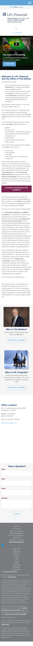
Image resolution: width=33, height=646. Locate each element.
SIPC (7, 624)
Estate (16, 555)
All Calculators (16, 569)
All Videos (16, 567)
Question (4, 498)
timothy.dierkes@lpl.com (9, 423)
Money (16, 561)
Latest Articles (16, 565)
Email (3, 479)
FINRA (3, 624)
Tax (16, 559)
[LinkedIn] (16, 29)
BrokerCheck (12, 577)
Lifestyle (16, 563)
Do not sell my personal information (15, 614)
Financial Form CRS (10, 571)
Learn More (9, 64)
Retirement (16, 551)
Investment (16, 553)
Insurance (16, 557)
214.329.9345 (17, 33)
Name (3, 469)
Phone (3, 488)
